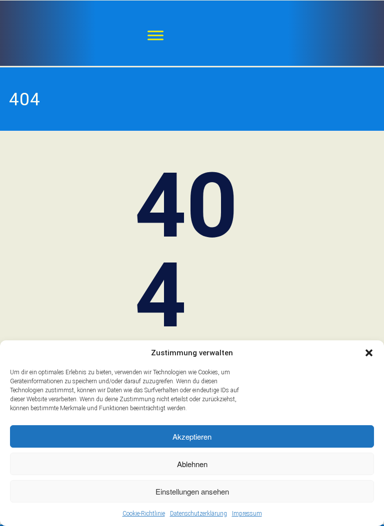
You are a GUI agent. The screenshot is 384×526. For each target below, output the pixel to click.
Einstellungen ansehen (192, 491)
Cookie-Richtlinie (143, 513)
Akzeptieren (192, 436)
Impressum (247, 513)
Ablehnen (192, 464)
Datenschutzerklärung (198, 513)
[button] (369, 353)
